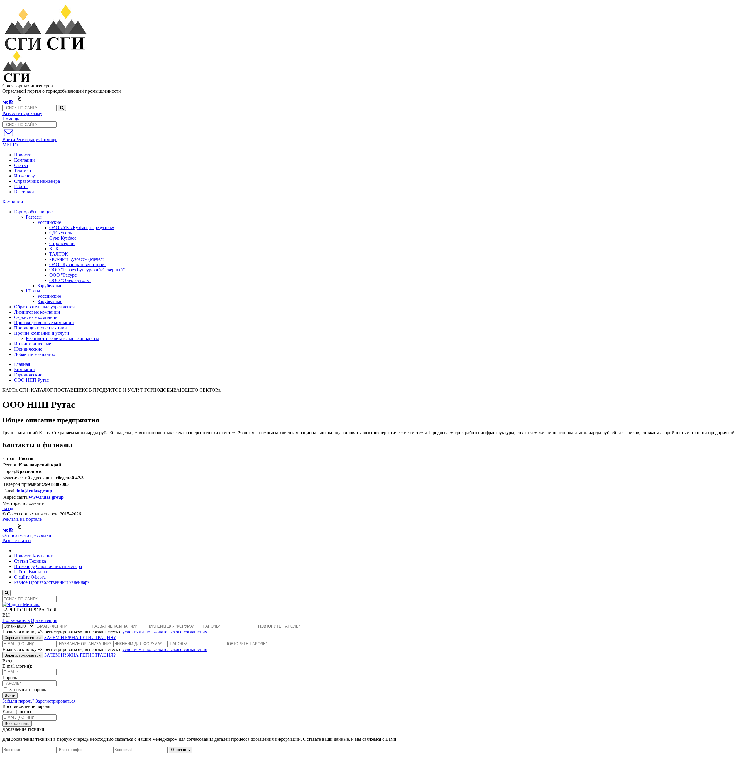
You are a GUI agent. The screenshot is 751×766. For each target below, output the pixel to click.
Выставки (24, 191)
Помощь (10, 118)
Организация (44, 620)
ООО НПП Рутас (31, 380)
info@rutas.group (34, 490)
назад (7, 508)
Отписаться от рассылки (26, 535)
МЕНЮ (10, 144)
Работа (21, 186)
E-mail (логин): (17, 666)
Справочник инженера (37, 181)
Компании (24, 160)
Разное (21, 582)
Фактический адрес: (23, 477)
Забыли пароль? (18, 701)
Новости (22, 154)
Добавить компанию (34, 354)
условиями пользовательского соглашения (164, 631)
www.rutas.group (46, 497)
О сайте (22, 576)
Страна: (11, 458)
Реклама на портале (22, 519)
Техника (22, 170)
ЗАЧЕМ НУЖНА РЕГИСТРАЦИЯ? (80, 637)
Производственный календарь (59, 582)
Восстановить (17, 723)
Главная (22, 364)
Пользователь (16, 620)
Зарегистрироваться (23, 637)
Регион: (11, 464)
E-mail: (10, 490)
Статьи (21, 165)
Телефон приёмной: (23, 484)
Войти (10, 695)
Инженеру (24, 175)
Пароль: (10, 677)
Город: (9, 471)
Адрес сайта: (16, 497)
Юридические (28, 374)
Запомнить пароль (27, 689)
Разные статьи (16, 540)
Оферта (38, 576)
